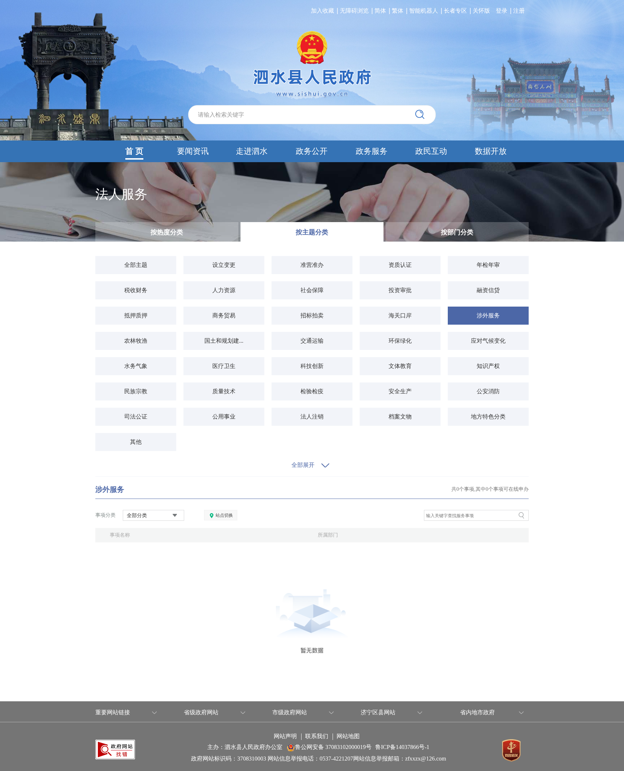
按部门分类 (457, 232)
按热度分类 (167, 232)
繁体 (397, 11)
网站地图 (348, 736)
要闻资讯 (193, 151)
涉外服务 (109, 489)
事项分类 (105, 515)
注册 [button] (519, 11)
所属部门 (328, 535)
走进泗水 (252, 151)
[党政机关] (511, 750)
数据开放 (491, 151)
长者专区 (455, 11)
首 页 (134, 151)
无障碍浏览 (354, 11)
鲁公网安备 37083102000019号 (333, 747)
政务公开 (312, 151)
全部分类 (137, 515)
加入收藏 (322, 11)
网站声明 (285, 736)
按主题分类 (312, 232)
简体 (380, 11)
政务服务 (371, 151)
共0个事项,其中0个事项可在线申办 (490, 489)
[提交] (419, 114)
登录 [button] (501, 11)
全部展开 (303, 465)
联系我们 (316, 736)
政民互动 (431, 151)
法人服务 (121, 194)
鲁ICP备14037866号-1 (402, 747)
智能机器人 (423, 11)
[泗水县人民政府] (312, 64)
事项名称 (120, 535)
